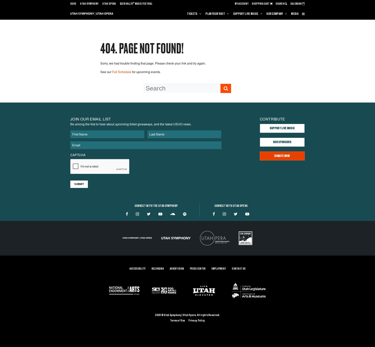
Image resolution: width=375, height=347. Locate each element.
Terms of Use (177, 320)
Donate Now (282, 156)
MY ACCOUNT (242, 4)
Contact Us (239, 268)
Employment (219, 268)
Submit (79, 184)
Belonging (158, 268)
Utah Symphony (89, 4)
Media (294, 13)
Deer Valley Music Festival (136, 4)
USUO (73, 4)
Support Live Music (245, 13)
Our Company (274, 13)
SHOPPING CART (261, 4)
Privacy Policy (196, 320)
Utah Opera (109, 4)
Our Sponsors (282, 142)
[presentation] (100, 166)
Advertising (177, 268)
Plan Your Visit (215, 13)
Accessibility (137, 268)
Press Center (197, 268)
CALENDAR (296, 4)
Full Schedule (121, 72)
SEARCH (280, 4)
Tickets (192, 13)
